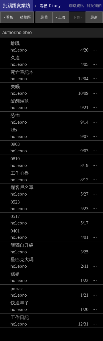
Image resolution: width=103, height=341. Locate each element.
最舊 (44, 17)
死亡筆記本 (22, 72)
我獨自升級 (22, 245)
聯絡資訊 (76, 5)
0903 (15, 144)
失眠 (15, 86)
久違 (15, 57)
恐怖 (15, 115)
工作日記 (20, 317)
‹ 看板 (8, 17)
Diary (50, 5)
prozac (17, 288)
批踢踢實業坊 (16, 5)
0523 (15, 202)
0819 (15, 158)
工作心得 (20, 173)
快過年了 (20, 302)
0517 (15, 216)
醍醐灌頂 (20, 100)
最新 (94, 17)
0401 (15, 230)
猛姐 (15, 274)
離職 (15, 43)
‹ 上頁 (61, 17)
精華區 (25, 17)
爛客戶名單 (22, 187)
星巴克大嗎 (22, 259)
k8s (14, 129)
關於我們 (94, 5)
